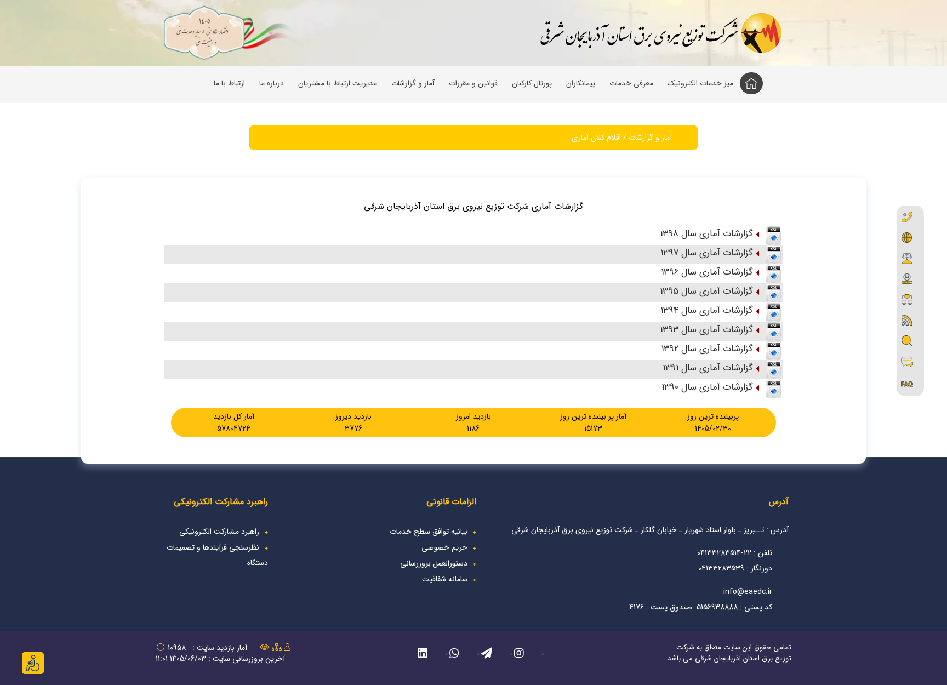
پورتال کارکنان (532, 83)
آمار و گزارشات (413, 83)
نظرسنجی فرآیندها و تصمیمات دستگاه (217, 555)
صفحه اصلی (752, 85)
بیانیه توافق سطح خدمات (428, 532)
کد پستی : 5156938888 (734, 607)
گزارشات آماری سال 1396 (707, 272)
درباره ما (271, 83)
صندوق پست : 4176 (659, 607)
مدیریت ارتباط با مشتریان (337, 83)
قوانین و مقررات (473, 83)
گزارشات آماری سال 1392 (707, 348)
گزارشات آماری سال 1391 (708, 368)
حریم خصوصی (444, 547)
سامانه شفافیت (444, 579)
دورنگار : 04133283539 (735, 568)
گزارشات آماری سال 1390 (707, 387)
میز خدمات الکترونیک (700, 83)
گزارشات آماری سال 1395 (706, 291)
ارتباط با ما (229, 83)
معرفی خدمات (631, 83)
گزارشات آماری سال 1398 (706, 233)
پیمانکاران (580, 83)
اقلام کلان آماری (596, 138)
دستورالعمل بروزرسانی (433, 563)
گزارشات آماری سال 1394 (706, 310)
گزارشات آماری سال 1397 (706, 253)
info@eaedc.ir (747, 592)
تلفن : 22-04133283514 (734, 553)
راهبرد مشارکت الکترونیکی (219, 532)
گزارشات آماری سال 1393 (706, 329)
